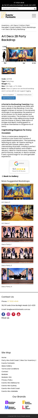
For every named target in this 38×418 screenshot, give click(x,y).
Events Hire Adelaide (10, 391)
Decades (5, 27)
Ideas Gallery (7, 366)
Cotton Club (24, 25)
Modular (5, 374)
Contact (5, 371)
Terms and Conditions (10, 369)
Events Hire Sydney (9, 385)
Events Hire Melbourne (10, 383)
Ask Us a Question (8, 95)
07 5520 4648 (19, 3)
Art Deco (14, 25)
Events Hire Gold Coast (11, 388)
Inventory (5, 25)
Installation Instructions (24, 95)
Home (4, 357)
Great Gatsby (15, 27)
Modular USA (7, 377)
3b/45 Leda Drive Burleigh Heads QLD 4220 (20, 5)
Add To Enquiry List (8, 98)
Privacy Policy (7, 380)
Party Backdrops (29, 27)
